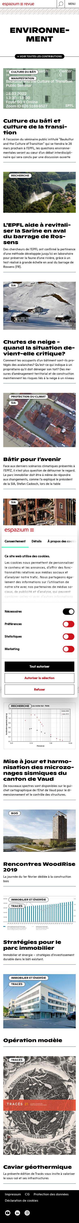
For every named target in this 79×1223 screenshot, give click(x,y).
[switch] (68, 624)
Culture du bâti (23, 72)
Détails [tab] (37, 541)
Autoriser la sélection (39, 678)
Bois (14, 813)
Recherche (20, 175)
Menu (72, 4)
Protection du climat (28, 396)
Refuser (39, 689)
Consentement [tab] (15, 541)
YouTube (8, 1213)
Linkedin (17, 1213)
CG (27, 1194)
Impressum (13, 1194)
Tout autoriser (39, 667)
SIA (13, 285)
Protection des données (51, 1194)
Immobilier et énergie (28, 899)
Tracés (16, 906)
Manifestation (22, 78)
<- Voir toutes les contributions (39, 56)
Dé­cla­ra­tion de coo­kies (21, 1200)
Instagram (27, 1213)
